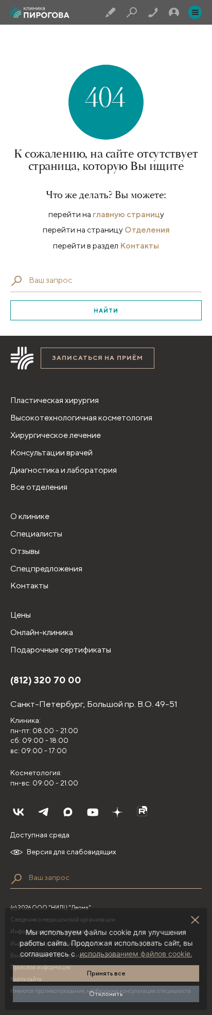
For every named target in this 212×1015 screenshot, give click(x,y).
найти (106, 310)
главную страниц (126, 214)
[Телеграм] (43, 812)
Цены (20, 615)
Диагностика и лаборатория (63, 470)
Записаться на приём (97, 357)
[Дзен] (117, 812)
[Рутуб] (142, 812)
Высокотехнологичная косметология (81, 418)
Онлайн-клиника (41, 632)
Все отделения (38, 487)
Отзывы (25, 551)
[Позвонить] (153, 12)
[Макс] (68, 812)
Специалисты (36, 534)
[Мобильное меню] (195, 12)
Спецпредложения (46, 568)
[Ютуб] (92, 812)
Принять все (106, 973)
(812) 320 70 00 (45, 680)
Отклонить (106, 994)
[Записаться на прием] (110, 12)
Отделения (147, 230)
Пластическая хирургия (54, 400)
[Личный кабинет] (174, 12)
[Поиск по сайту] (16, 879)
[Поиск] (131, 12)
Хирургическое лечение (55, 435)
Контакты (139, 246)
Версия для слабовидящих (71, 852)
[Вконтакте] (18, 812)
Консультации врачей (51, 452)
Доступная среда (39, 835)
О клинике (29, 516)
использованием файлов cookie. (136, 953)
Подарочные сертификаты (60, 650)
